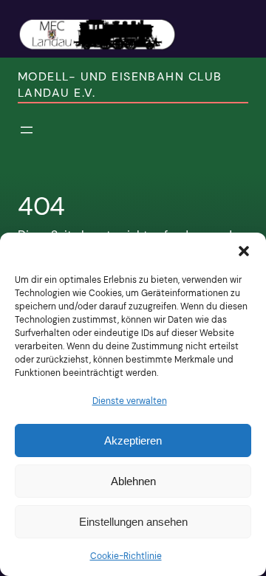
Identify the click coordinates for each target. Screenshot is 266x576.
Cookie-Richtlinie (126, 556)
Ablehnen (133, 481)
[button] (243, 251)
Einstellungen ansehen (133, 521)
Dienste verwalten (129, 401)
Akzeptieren (133, 440)
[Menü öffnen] (26, 130)
